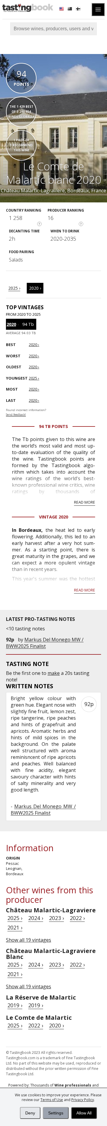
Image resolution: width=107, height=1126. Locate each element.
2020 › (35, 288)
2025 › (14, 288)
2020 (11, 324)
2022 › (77, 918)
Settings (55, 1113)
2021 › (14, 927)
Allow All (84, 1113)
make (54, 673)
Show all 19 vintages (28, 940)
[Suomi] (79, 9)
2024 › (35, 918)
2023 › (56, 918)
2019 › (14, 1005)
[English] (62, 9)
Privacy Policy (82, 1099)
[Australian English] (70, 9)
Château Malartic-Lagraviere (33, 190)
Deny (30, 1113)
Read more (84, 502)
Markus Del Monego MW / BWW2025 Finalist (45, 642)
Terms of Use (51, 1099)
